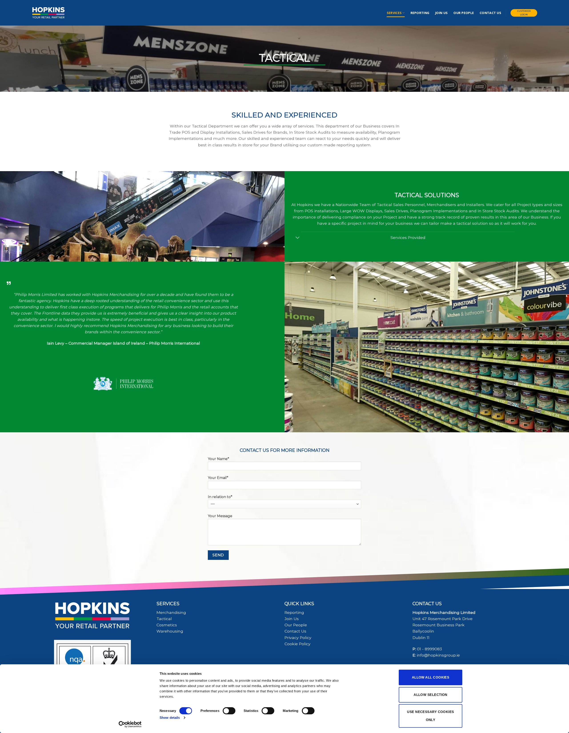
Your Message (220, 516)
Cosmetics (166, 625)
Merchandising (171, 612)
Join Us (441, 13)
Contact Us (490, 13)
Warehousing (169, 631)
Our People (463, 13)
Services (394, 13)
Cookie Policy (297, 643)
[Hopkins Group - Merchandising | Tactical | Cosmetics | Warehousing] (48, 13)
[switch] (229, 710)
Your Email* (218, 478)
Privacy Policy (297, 637)
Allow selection (430, 695)
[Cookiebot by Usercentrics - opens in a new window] (130, 724)
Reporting (420, 13)
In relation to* (220, 497)
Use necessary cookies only (430, 716)
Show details (170, 717)
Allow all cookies (430, 677)
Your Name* (218, 459)
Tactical (164, 618)
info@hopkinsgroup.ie (438, 655)
